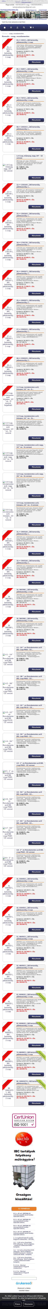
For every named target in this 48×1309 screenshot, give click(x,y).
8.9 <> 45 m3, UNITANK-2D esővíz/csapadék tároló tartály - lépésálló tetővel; (23, 1215)
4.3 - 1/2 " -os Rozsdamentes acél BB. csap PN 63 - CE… (29, 706)
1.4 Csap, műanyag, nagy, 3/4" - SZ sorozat (30, 157)
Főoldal (4, 33)
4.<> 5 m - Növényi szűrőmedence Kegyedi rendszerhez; (21, 1273)
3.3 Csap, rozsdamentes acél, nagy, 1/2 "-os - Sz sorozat (30, 446)
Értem (17, 1304)
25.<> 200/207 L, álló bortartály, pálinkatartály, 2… (28, 302)
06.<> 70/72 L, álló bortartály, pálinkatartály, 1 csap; (27, 99)
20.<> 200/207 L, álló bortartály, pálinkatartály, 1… (28, 273)
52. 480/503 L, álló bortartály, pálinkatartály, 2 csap (27, 967)
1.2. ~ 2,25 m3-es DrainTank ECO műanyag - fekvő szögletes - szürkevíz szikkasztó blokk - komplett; (23, 1245)
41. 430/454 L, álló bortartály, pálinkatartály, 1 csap (27, 880)
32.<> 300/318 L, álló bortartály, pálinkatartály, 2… (28, 562)
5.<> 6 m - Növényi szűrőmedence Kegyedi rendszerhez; (21, 1266)
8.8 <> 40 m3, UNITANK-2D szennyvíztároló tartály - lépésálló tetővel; (22, 1227)
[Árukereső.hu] (24, 1284)
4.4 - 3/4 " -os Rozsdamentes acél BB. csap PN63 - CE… (29, 735)
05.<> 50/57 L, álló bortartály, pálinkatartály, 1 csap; (27, 70)
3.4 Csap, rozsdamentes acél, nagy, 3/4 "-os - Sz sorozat (30, 475)
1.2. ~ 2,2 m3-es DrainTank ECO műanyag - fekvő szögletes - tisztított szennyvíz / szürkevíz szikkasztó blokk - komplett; (23, 1252)
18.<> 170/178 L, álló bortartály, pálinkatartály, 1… (28, 244)
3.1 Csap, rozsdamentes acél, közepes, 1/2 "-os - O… (28, 388)
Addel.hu (4, 0)
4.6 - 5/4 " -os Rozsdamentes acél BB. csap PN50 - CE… (29, 793)
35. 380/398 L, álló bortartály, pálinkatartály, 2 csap (27, 620)
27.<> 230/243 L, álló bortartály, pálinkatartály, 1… (28, 330)
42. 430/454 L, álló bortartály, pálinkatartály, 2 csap (27, 909)
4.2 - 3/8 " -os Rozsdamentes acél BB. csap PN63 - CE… (29, 678)
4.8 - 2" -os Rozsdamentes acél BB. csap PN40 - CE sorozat (30, 851)
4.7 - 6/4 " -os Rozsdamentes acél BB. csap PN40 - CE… (29, 822)
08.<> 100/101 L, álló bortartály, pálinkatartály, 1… (28, 128)
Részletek (29, 1304)
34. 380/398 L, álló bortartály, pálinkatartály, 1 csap (27, 591)
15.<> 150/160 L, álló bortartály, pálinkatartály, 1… (28, 215)
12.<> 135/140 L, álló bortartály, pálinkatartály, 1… (28, 186)
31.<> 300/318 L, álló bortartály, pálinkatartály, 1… (28, 533)
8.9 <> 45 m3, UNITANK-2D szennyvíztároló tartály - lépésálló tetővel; (22, 1221)
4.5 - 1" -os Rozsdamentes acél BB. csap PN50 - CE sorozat (30, 764)
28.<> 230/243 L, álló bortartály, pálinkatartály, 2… (28, 359)
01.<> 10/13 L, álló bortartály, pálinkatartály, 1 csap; (27, 41)
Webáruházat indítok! (26, 2)
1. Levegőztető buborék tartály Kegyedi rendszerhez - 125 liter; (23, 1238)
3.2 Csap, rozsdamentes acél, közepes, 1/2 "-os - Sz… (28, 417)
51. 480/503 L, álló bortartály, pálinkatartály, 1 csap (27, 938)
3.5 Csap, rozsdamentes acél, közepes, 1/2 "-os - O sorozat (28, 504)
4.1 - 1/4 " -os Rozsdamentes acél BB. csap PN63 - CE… (29, 649)
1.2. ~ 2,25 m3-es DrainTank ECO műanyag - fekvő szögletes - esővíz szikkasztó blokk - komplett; (23, 1260)
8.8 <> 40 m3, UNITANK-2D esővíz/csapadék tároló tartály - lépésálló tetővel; (23, 1233)
